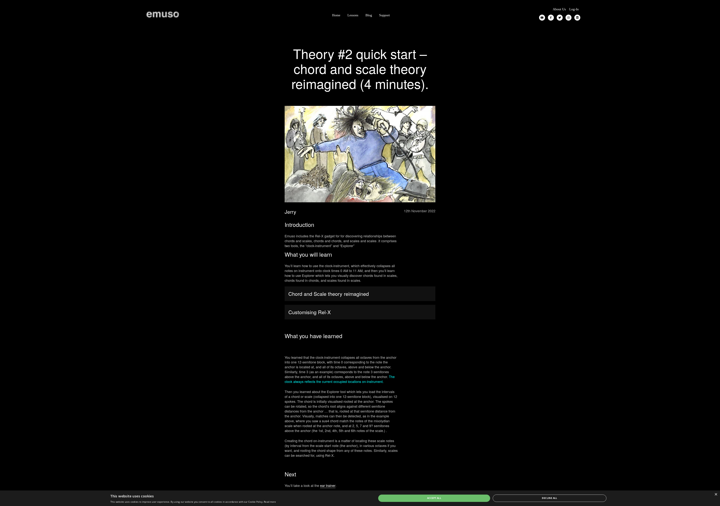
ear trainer (327, 485)
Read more (270, 501)
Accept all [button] (434, 498)
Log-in (574, 9)
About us (559, 9)
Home (336, 15)
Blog (368, 15)
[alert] (360, 498)
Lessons (352, 15)
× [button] (715, 494)
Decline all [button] (549, 498)
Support (384, 15)
